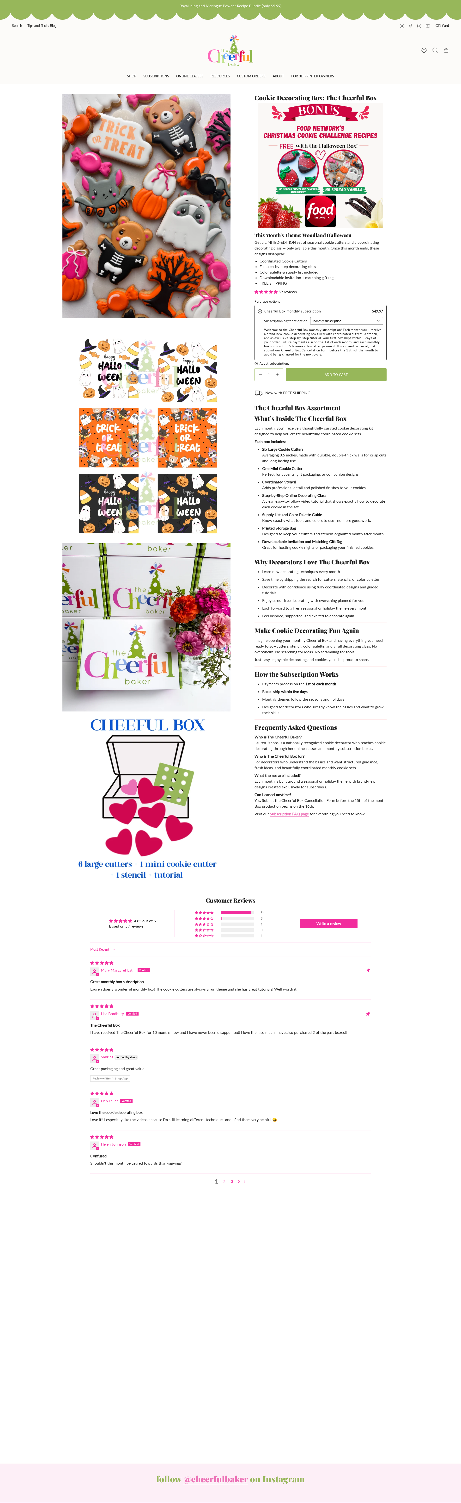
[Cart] (446, 50)
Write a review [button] (328, 923)
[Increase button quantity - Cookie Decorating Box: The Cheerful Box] (277, 374)
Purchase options (267, 301)
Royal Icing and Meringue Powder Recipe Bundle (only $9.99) (230, 5)
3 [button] (232, 1181)
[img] (101, 962)
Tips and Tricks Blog (41, 26)
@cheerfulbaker (215, 1478)
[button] (131, 77)
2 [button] (224, 1181)
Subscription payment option (285, 321)
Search (17, 26)
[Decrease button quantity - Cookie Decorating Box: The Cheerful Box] (260, 374)
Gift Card (442, 26)
